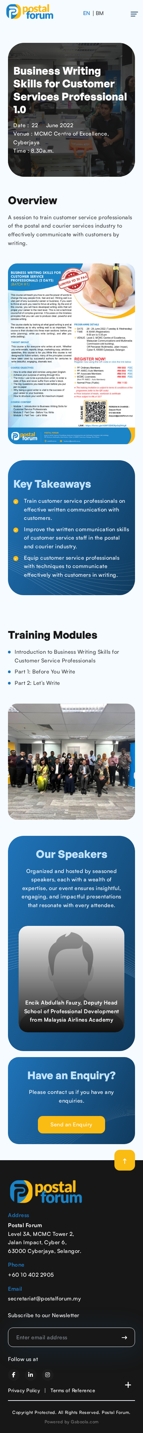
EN (86, 13)
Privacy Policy (24, 1390)
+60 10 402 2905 (31, 1274)
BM (100, 13)
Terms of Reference (73, 1390)
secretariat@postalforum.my (44, 1298)
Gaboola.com (85, 1421)
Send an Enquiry (71, 1124)
